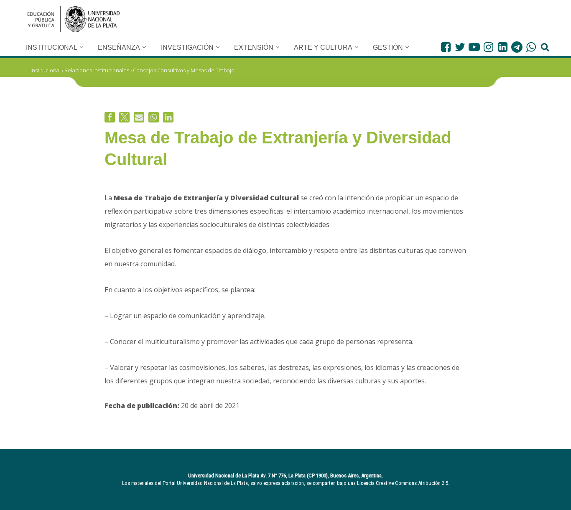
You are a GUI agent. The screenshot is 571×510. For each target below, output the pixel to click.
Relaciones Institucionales (96, 70)
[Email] (139, 117)
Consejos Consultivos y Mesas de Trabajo (184, 70)
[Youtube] (474, 47)
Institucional (46, 70)
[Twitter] (460, 47)
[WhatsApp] (531, 47)
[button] (81, 47)
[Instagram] (488, 47)
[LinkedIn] (502, 47)
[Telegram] (517, 47)
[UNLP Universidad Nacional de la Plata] (74, 19)
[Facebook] (445, 47)
